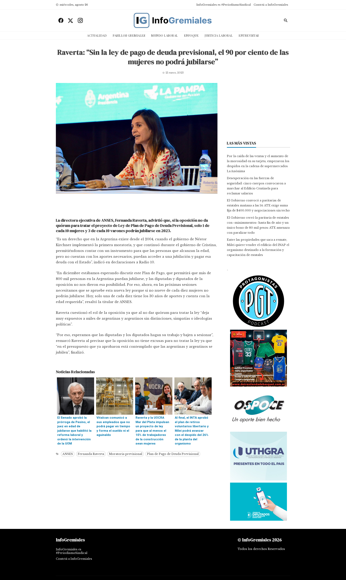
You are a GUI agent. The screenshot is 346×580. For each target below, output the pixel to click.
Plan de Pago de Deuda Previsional (173, 454)
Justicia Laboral (219, 35)
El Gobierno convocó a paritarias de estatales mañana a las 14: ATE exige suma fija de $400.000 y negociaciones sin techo (258, 205)
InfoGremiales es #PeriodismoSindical (223, 4)
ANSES (67, 454)
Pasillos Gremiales (129, 35)
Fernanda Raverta (91, 454)
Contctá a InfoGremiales (271, 4)
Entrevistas (249, 35)
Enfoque (191, 35)
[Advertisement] (136, 207)
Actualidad (97, 35)
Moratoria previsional (125, 454)
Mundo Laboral (164, 35)
